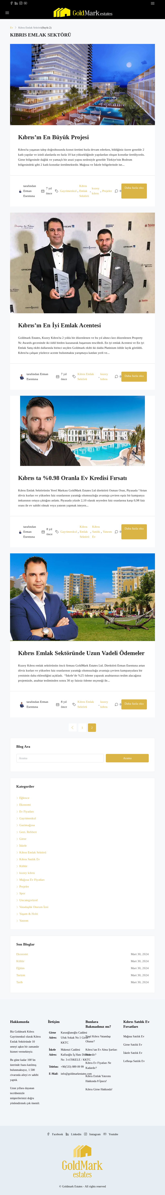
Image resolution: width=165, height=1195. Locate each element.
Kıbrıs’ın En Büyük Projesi (53, 137)
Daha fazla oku (134, 187)
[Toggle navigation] (153, 3)
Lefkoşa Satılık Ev (134, 1061)
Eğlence (24, 797)
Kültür (23, 866)
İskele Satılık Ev (132, 1052)
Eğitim (20, 968)
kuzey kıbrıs (95, 191)
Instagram (95, 1134)
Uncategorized (28, 900)
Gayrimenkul (68, 191)
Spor (22, 893)
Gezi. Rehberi (28, 832)
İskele (23, 845)
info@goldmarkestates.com (76, 1073)
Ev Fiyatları (26, 811)
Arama (127, 758)
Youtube (113, 1134)
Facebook (57, 1134)
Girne (22, 838)
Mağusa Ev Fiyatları (31, 879)
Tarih (19, 982)
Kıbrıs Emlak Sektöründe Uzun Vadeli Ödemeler (81, 653)
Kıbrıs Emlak (93, 1076)
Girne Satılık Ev (132, 1044)
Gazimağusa (27, 825)
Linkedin (76, 1134)
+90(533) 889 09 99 (72, 1066)
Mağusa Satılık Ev (133, 1036)
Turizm (20, 975)
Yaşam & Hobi (28, 913)
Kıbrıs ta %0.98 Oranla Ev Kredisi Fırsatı (72, 478)
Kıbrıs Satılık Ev (96, 531)
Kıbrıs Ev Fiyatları (96, 1062)
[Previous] (73, 727)
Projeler (107, 191)
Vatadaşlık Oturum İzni (33, 907)
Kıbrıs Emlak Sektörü (84, 191)
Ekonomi (25, 804)
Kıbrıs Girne (93, 1089)
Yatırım (107, 531)
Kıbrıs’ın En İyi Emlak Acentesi (59, 325)
